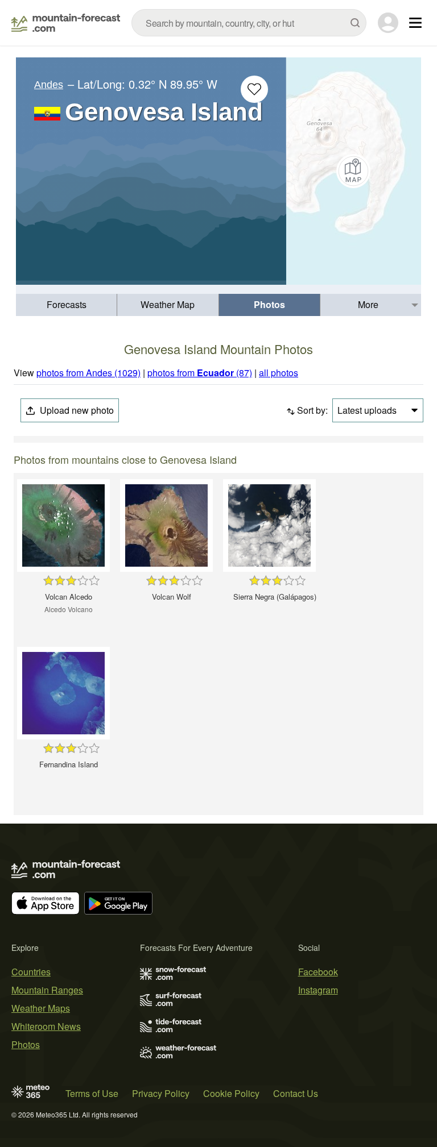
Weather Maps (40, 1008)
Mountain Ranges (47, 989)
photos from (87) (199, 372)
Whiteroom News (46, 1026)
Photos (269, 304)
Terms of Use (91, 1093)
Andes (48, 84)
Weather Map (168, 304)
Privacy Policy (160, 1093)
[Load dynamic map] (353, 171)
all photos (278, 372)
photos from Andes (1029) (88, 372)
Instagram (318, 989)
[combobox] (248, 22)
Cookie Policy (231, 1093)
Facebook (318, 971)
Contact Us (295, 1093)
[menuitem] (66, 305)
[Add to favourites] (254, 89)
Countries (31, 971)
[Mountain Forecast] (65, 23)
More (368, 304)
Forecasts (66, 304)
